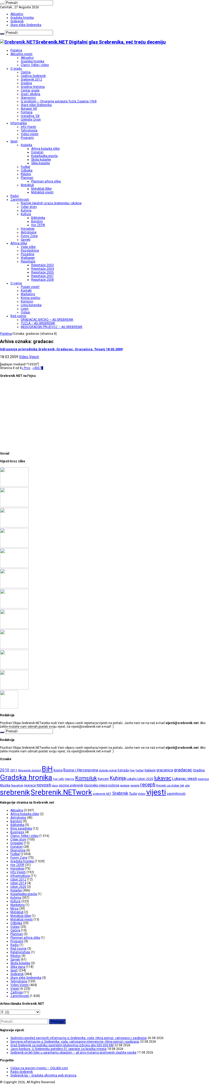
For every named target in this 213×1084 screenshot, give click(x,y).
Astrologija (28, 232)
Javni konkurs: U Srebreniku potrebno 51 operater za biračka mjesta (58, 1049)
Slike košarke (40, 163)
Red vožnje (18, 316)
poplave (125, 785)
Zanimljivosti (19, 199)
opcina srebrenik (71, 785)
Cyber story (29, 207)
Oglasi (25, 312)
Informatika (18, 123)
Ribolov (26, 174)
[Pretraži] (2, 4)
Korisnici (27, 301)
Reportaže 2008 (42, 279)
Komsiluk (86, 778)
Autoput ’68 (29, 108)
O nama (16, 283)
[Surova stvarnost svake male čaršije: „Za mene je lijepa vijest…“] (9, 707)
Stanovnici (28, 98)
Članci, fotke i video (35, 65)
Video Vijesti (29, 357)
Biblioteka (38, 218)
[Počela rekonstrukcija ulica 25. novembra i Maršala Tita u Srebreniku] (14, 688)
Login (25, 309)
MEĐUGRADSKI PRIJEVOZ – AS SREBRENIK (51, 327)
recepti (147, 785)
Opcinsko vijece (96, 785)
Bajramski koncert (29, 770)
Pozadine (27, 254)
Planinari (27, 178)
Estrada (123, 770)
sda (187, 785)
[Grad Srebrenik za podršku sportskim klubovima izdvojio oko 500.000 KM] (14, 526)
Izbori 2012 (18, 879)
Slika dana (17, 967)
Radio (14, 196)
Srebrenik (17, 21)
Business (17, 832)
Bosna (58, 770)
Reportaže (28, 261)
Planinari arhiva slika (46, 181)
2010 (4, 770)
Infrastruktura (20, 876)
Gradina (26, 83)
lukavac (162, 778)
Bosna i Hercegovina (80, 770)
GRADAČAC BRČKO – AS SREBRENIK (47, 319)
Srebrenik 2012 (31, 79)
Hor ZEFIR (38, 225)
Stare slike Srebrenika (25, 25)
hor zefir (58, 779)
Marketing (28, 294)
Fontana (26, 112)
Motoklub (27, 185)
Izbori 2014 (18, 883)
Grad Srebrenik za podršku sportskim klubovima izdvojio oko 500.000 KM (62, 1045)
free (132, 770)
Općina (26, 72)
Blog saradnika (21, 828)
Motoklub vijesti (42, 192)
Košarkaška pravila (44, 156)
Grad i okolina (30, 94)
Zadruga (16, 992)
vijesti (156, 792)
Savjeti (25, 239)
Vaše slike (28, 247)
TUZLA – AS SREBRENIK (38, 323)
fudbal (140, 770)
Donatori (37, 152)
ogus (55, 785)
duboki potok (108, 770)
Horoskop (27, 229)
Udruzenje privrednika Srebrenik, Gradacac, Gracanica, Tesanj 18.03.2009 (61, 349)
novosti (44, 784)
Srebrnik (120, 793)
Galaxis (150, 770)
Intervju (69, 779)
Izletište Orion (31, 119)
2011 (13, 770)
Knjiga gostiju (30, 298)
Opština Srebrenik (33, 76)
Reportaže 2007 (42, 276)
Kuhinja (26, 210)
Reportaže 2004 (42, 269)
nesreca (30, 785)
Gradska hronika (22, 17)
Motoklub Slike (41, 188)
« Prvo (26, 368)
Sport (14, 141)
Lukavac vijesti (184, 778)
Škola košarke (41, 159)
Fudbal (25, 167)
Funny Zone (29, 236)
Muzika (5, 785)
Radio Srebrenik (21, 1072)
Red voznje (18, 948)
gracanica (164, 770)
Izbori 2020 (18, 887)
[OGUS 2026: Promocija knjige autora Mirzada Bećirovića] (14, 668)
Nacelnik (17, 785)
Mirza (14, 908)
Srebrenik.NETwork (61, 792)
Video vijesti (29, 134)
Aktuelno (16, 14)
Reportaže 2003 (42, 265)
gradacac (183, 769)
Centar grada (30, 90)
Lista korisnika (31, 305)
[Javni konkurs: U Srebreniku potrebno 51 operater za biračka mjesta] (14, 546)
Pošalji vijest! (30, 287)
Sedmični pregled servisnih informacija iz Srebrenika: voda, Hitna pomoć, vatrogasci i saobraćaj (78, 1038)
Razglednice (30, 250)
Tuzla (133, 794)
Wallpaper (28, 258)
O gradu (16, 68)
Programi (27, 138)
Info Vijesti (28, 127)
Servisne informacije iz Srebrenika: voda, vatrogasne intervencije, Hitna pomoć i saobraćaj (74, 1041)
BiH (47, 769)
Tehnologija (29, 130)
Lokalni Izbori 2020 (140, 779)
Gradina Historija (33, 87)
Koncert (103, 779)
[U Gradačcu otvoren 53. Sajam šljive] (14, 607)
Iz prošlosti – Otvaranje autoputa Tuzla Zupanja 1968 (59, 101)
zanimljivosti (176, 794)
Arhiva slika (18, 243)
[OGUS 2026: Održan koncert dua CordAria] (14, 648)
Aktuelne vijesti (21, 54)
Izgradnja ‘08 (30, 116)
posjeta (134, 785)
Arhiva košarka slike (45, 148)
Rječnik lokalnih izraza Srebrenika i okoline (51, 203)
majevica (203, 779)
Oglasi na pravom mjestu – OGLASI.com (39, 1068)
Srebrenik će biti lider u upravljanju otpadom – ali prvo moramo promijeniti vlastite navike (73, 1052)
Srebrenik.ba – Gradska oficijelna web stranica (43, 1075)
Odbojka (26, 170)
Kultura (26, 214)
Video (141, 794)
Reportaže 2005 (42, 272)
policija (113, 785)
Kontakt (26, 290)
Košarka (26, 145)
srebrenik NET (102, 794)
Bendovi (37, 221)
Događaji (16, 843)
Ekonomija (17, 850)
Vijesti (14, 988)
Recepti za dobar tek (170, 785)
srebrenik (15, 792)
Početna (16, 50)
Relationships (20, 952)
